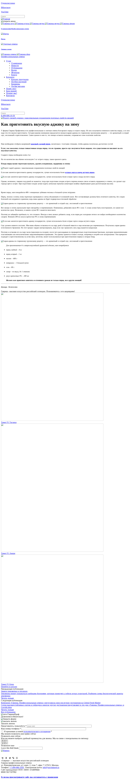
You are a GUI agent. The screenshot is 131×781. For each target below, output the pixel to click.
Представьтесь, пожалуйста (13, 726)
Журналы (15, 72)
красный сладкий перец (40, 144)
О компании (16, 63)
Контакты (10, 95)
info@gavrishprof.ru (51, 767)
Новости (15, 65)
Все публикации (8, 712)
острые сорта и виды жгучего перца (79, 172)
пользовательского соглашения (36, 731)
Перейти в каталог (9, 687)
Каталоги (10, 77)
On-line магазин (18, 86)
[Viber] (13, 757)
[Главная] (5, 19)
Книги (14, 75)
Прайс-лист (11, 89)
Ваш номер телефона (11, 729)
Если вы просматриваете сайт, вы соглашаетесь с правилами (29, 777)
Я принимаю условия (28, 731)
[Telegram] (9, 757)
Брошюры (15, 84)
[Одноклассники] (6, 757)
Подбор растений (18, 82)
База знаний (11, 91)
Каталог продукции (20, 79)
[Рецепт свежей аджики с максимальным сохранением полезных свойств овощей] (37, 118)
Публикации (16, 68)
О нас (8, 61)
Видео (14, 70)
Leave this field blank (10, 748)
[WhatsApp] (16, 757)
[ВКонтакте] (2, 757)
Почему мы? (11, 93)
